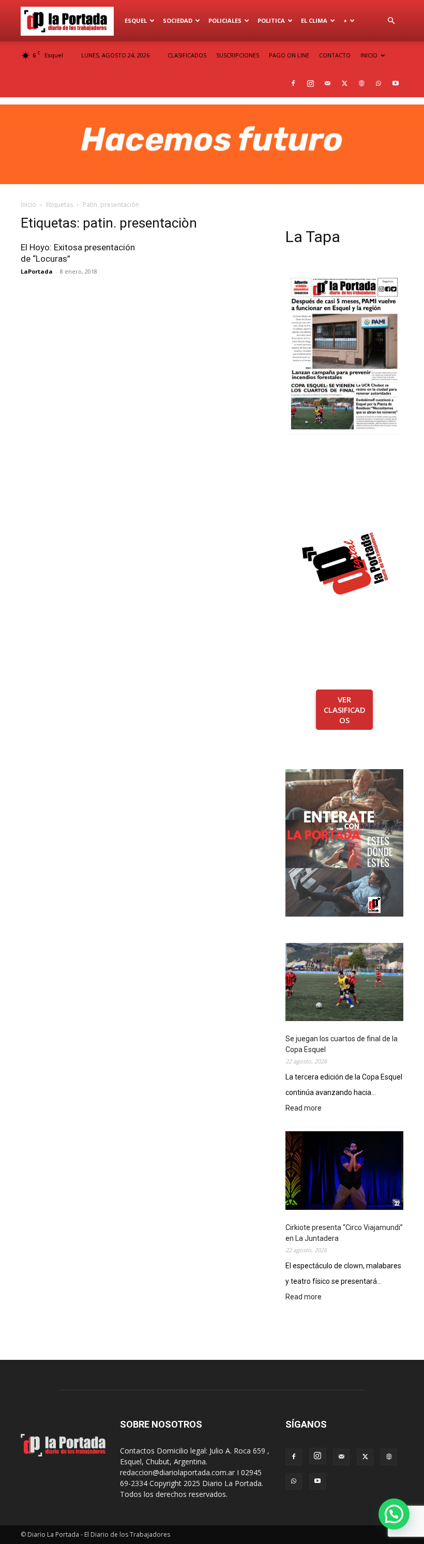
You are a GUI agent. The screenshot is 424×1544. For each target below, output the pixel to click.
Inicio (28, 204)
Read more (303, 1109)
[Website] (361, 83)
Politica (271, 20)
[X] (344, 83)
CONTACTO (335, 55)
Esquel (136, 20)
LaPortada (37, 271)
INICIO (368, 55)
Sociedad (177, 20)
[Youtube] (395, 83)
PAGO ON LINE (289, 55)
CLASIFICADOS (187, 55)
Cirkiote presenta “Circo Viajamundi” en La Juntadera (344, 1232)
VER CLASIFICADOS (345, 709)
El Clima (314, 20)
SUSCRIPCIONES (237, 55)
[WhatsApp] (378, 83)
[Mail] (327, 83)
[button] (390, 21)
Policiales (224, 20)
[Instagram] (310, 83)
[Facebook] (293, 83)
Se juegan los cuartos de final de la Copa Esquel (341, 1044)
